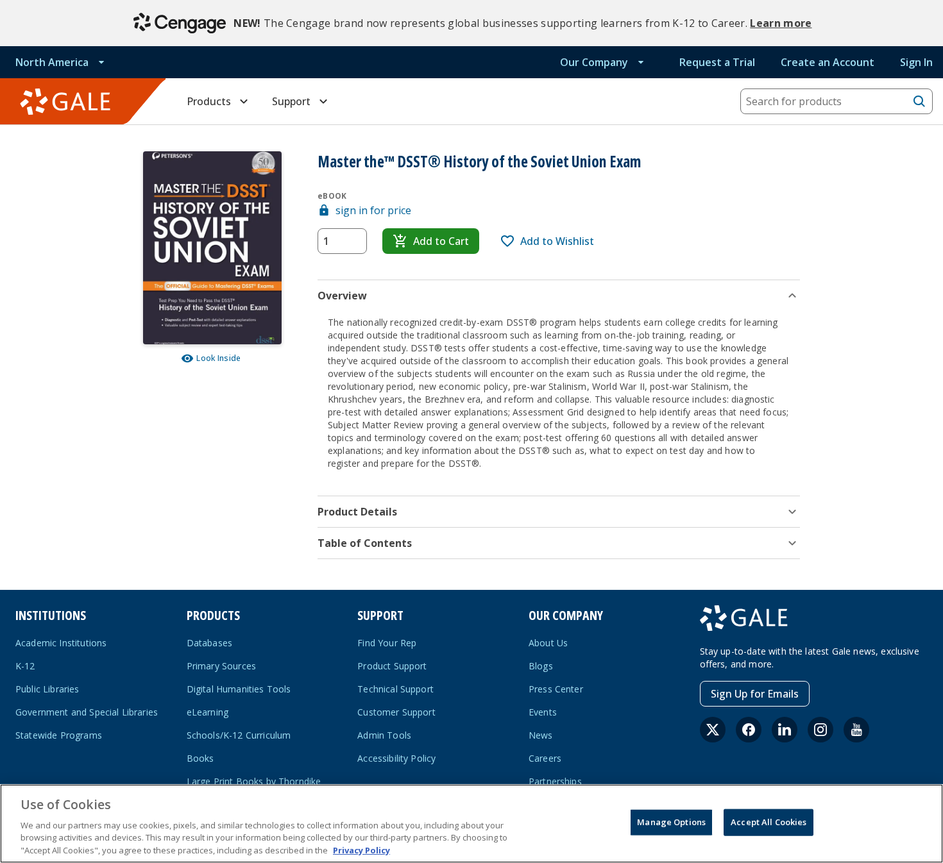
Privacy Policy (361, 849)
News (541, 735)
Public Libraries (47, 689)
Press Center (556, 689)
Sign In (916, 62)
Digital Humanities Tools (239, 689)
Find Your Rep (386, 643)
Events (543, 712)
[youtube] (856, 729)
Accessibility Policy (396, 758)
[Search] (919, 101)
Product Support (392, 666)
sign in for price (373, 210)
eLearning (207, 712)
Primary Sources (221, 666)
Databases (209, 643)
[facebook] (748, 729)
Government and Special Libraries (86, 712)
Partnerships (555, 781)
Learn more (780, 23)
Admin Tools (384, 735)
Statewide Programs (58, 735)
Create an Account (827, 62)
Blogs (541, 666)
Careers (545, 758)
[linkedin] (784, 729)
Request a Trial (717, 62)
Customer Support (396, 712)
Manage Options (671, 822)
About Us (548, 643)
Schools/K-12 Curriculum (239, 735)
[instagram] (820, 729)
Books (200, 758)
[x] (713, 729)
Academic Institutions (60, 643)
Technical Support (395, 689)
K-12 (25, 666)
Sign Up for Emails (755, 694)
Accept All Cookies (768, 822)
